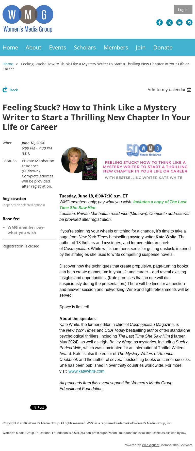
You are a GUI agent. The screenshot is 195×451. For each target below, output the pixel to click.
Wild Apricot (150, 445)
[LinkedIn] (179, 22)
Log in (183, 9)
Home (8, 63)
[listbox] (170, 90)
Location (10, 160)
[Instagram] (189, 22)
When (7, 142)
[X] (169, 22)
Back (14, 89)
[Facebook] (159, 22)
